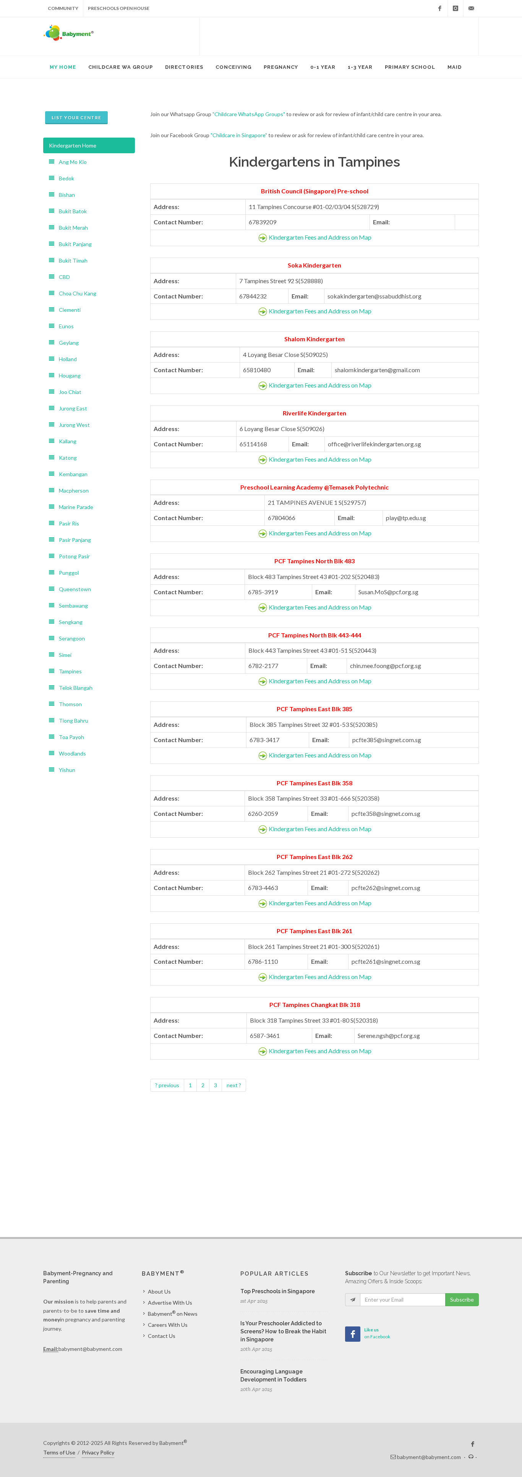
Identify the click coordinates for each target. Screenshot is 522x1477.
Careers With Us (168, 1324)
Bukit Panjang (73, 244)
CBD (62, 277)
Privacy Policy (98, 1452)
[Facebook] (439, 8)
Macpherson (71, 490)
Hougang (67, 375)
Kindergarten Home (72, 145)
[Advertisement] (339, 36)
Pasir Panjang (72, 540)
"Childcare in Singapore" (239, 135)
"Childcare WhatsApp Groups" (248, 114)
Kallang (65, 441)
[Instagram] (455, 8)
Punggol (66, 572)
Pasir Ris (66, 523)
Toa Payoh (69, 737)
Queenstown (72, 589)
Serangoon (69, 638)
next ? (234, 1085)
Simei (62, 655)
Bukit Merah (71, 227)
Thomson (68, 704)
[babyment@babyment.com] (471, 8)
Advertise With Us (170, 1302)
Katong (65, 457)
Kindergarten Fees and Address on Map (320, 237)
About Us (159, 1291)
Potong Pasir (72, 556)
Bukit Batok (70, 211)
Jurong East (70, 408)
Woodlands (70, 753)
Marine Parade (73, 507)
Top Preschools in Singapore (277, 1291)
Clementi (67, 309)
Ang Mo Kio (70, 162)
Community (63, 8)
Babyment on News (173, 1313)
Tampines (68, 671)
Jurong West (72, 425)
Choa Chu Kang (75, 293)
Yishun (64, 770)
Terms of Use (59, 1452)
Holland (65, 359)
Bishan (64, 194)
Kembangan (71, 474)
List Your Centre (76, 117)
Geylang (66, 342)
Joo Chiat (67, 392)
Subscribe (462, 1299)
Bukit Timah (71, 260)
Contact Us (161, 1336)
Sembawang (71, 605)
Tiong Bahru (71, 720)
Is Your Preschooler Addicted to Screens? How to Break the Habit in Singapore (283, 1331)
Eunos (64, 326)
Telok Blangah (73, 687)
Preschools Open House (118, 8)
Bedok (64, 178)
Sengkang (68, 622)
